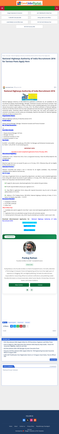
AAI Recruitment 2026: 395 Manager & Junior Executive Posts (21, 348)
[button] (57, 8)
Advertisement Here (30, 223)
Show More (53, 359)
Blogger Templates (30, 431)
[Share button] (27, 326)
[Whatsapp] (17, 326)
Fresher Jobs (20, 322)
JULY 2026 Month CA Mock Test (44, 13)
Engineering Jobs (12, 322)
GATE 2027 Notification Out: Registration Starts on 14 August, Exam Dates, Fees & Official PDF (30, 355)
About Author (19, 285)
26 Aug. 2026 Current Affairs (44, 17)
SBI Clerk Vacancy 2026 (29, 26)
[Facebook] (27, 290)
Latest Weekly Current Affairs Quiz (15, 22)
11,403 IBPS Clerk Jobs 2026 (14, 17)
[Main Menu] (2, 8)
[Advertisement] (29, 40)
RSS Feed (29, 429)
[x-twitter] (27, 420)
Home (3, 55)
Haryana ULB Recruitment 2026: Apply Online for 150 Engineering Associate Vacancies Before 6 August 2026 (29, 351)
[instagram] (31, 420)
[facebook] (24, 420)
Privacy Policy (30, 426)
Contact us (22, 426)
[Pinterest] (21, 326)
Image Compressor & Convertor (14, 13)
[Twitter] (14, 326)
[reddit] (35, 420)
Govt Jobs (8, 55)
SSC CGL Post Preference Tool (44, 22)
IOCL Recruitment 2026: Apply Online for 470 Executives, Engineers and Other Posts (28, 342)
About (15, 426)
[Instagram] (31, 290)
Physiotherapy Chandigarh (43, 426)
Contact (40, 285)
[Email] (24, 326)
